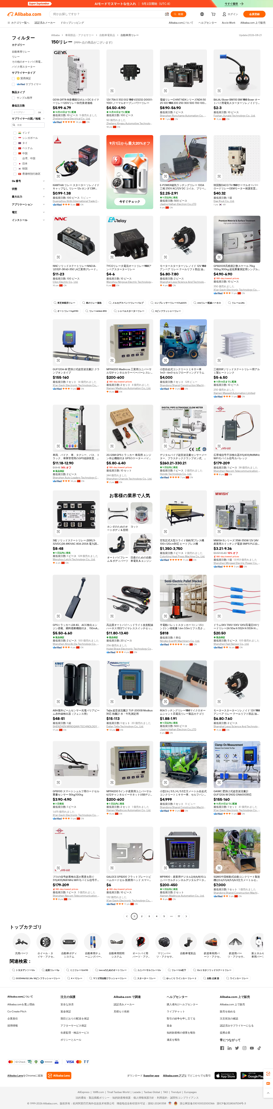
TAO (165, 1092)
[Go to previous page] (127, 916)
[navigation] (28, 476)
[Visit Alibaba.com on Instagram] (244, 1048)
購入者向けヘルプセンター (182, 1004)
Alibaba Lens (15, 1075)
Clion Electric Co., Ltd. (65, 281)
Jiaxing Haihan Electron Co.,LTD (178, 204)
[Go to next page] (186, 916)
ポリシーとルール (71, 1039)
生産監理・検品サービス (75, 1032)
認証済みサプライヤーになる (237, 1025)
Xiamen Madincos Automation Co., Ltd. (128, 388)
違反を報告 (173, 1039)
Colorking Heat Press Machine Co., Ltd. (182, 556)
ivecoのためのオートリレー (113, 970)
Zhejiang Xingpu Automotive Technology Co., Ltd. (129, 123)
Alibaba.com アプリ (175, 1075)
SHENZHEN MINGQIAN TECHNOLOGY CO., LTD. (76, 726)
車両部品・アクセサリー (79, 35)
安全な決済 (67, 1004)
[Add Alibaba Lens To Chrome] (59, 1075)
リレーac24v (238, 303)
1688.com (98, 1092)
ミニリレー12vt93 (79, 970)
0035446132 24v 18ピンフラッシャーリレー (38, 978)
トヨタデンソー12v (25, 970)
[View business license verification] (170, 1103)
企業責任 (12, 1018)
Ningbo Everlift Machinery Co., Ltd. (180, 640)
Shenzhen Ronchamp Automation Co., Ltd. (183, 115)
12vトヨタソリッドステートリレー (214, 970)
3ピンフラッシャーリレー (168, 311)
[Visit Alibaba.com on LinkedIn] (229, 1048)
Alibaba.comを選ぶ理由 (21, 1004)
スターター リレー (146, 978)
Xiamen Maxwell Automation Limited (234, 393)
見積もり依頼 (121, 1011)
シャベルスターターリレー (131, 311)
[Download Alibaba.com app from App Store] (225, 1075)
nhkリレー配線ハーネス (209, 303)
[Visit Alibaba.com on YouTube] (252, 1048)
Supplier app (151, 1075)
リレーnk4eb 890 (98, 311)
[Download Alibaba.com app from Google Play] (253, 1075)
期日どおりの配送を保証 (75, 1018)
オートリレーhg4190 (67, 311)
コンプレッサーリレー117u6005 (170, 303)
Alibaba (55, 35)
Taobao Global (152, 1092)
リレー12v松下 (179, 970)
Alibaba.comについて (20, 996)
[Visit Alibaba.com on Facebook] (222, 1048)
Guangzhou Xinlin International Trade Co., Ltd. (76, 201)
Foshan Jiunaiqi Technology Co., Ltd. (234, 115)
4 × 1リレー (76, 978)
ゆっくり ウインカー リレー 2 (181, 978)
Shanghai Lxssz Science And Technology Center (183, 281)
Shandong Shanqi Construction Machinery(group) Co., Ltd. (183, 385)
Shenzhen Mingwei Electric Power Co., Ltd (237, 563)
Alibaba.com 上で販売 (232, 1004)
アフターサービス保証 (74, 1025)
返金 (169, 1025)
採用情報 (12, 1025)
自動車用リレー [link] (130, 35)
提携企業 (225, 1032)
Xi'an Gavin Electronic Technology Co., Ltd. (237, 289)
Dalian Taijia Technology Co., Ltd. (125, 726)
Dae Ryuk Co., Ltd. (224, 201)
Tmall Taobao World (118, 1092)
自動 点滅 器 (213, 978)
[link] (268, 1074)
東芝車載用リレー (66, 303)
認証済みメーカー (124, 1004)
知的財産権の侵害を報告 (181, 1032)
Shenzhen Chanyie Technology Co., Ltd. (129, 478)
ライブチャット (176, 1011)
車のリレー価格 (94, 303)
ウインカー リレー (239, 978)
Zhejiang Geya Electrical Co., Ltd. (71, 118)
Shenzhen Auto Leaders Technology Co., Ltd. (76, 477)
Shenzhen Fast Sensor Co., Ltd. (231, 643)
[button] (167, 14)
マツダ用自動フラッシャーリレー (109, 978)
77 (179, 916)
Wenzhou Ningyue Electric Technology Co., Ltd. (129, 281)
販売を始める (227, 1011)
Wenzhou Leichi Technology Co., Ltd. (74, 559)
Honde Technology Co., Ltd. (176, 473)
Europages (190, 1092)
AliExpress (84, 1092)
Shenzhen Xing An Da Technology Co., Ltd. (76, 643)
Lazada (137, 1092)
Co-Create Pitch (16, 1011)
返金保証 (66, 1011)
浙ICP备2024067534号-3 (231, 1103)
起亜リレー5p (52, 970)
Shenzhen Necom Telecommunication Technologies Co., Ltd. (237, 470)
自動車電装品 (107, 35)
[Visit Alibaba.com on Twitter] (237, 1048)
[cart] (214, 14)
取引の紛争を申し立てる (181, 1018)
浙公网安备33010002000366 (197, 1103)
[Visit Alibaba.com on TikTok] (259, 1048)
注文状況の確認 (229, 1018)
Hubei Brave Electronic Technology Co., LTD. (129, 648)
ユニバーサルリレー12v (149, 970)
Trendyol (176, 1092)
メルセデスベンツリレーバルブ (128, 303)
